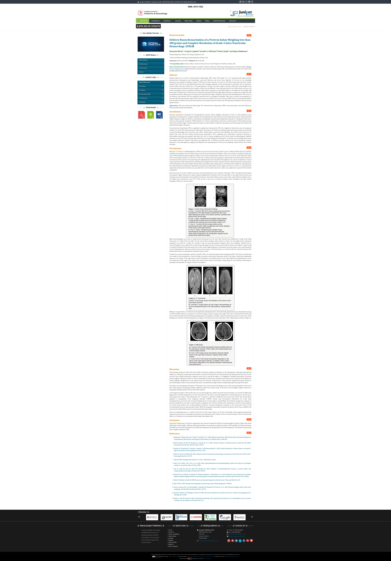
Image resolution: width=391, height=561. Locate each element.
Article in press (143, 64)
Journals (178, 21)
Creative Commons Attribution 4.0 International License (201, 556)
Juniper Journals (157, 2)
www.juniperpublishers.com (237, 536)
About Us (171, 532)
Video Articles (172, 542)
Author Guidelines (173, 534)
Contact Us (232, 21)
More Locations (173, 546)
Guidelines (168, 21)
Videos (207, 21)
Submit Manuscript (219, 21)
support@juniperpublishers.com (209, 541)
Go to (249, 35)
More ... (149, 542)
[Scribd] (225, 517)
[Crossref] (239, 517)
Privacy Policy (207, 558)
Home (239, 26)
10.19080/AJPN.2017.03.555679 (178, 71)
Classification (155, 21)
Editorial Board (143, 60)
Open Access (188, 21)
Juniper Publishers (145, 2)
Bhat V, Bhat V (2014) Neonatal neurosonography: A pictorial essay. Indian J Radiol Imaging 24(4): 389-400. (203, 483)
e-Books (198, 21)
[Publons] (167, 517)
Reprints (171, 544)
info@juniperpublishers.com (237, 534)
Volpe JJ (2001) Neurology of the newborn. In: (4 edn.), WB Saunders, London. (195, 459)
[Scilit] (152, 517)
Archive (141, 72)
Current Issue (143, 68)
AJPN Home (143, 21)
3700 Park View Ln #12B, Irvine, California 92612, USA (180, 2)
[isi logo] (181, 517)
